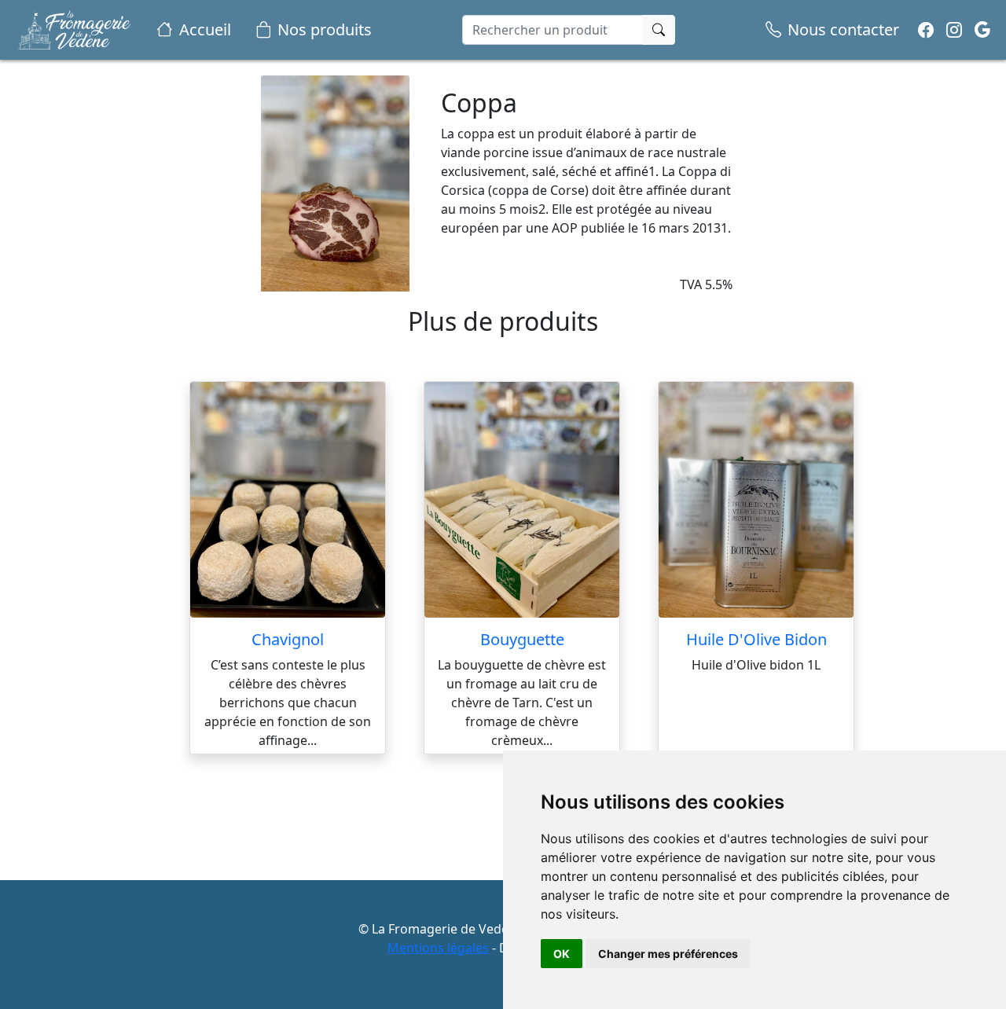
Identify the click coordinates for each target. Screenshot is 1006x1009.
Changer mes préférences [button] (668, 953)
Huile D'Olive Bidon (756, 639)
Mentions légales (438, 947)
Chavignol (288, 639)
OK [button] (561, 953)
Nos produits (324, 29)
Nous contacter (843, 29)
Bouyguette (522, 639)
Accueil (205, 29)
